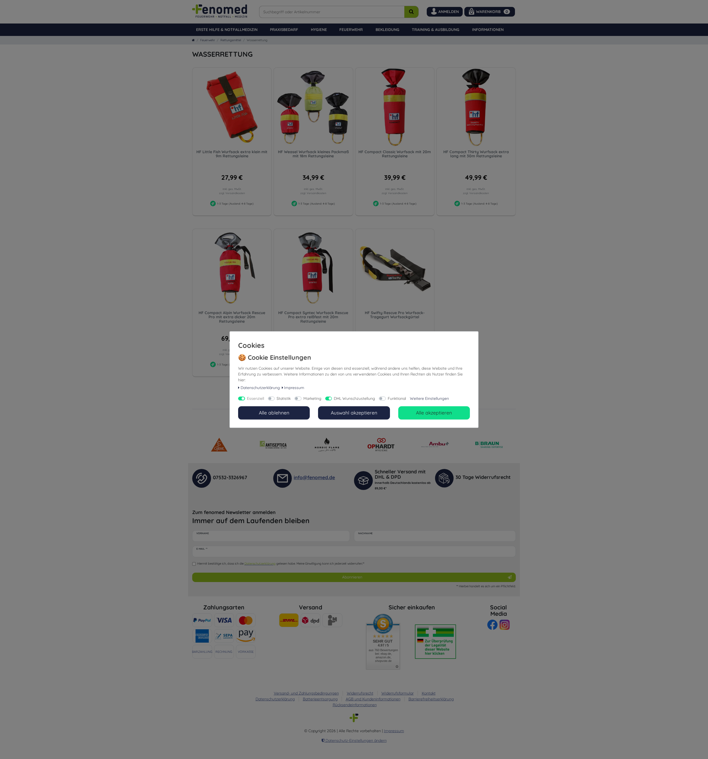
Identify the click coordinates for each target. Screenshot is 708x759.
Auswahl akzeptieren (354, 413)
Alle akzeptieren (434, 413)
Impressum (294, 387)
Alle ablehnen (274, 413)
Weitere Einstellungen (429, 398)
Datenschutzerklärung (260, 387)
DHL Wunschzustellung (354, 398)
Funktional (397, 398)
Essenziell (255, 398)
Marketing (312, 398)
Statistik (284, 398)
